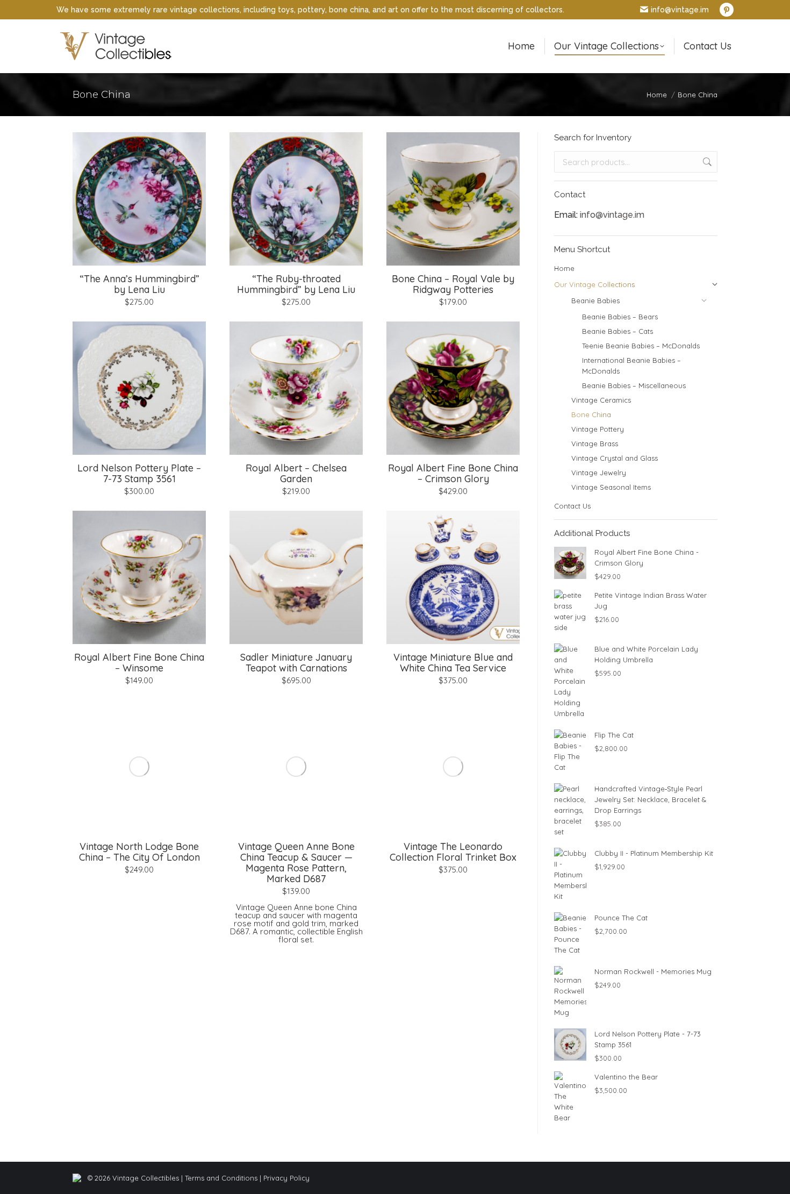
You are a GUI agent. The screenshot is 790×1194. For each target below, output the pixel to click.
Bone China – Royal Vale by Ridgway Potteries (453, 284)
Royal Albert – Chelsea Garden (296, 473)
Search (706, 162)
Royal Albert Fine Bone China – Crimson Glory (453, 473)
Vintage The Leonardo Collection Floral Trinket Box (453, 851)
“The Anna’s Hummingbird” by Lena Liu (139, 284)
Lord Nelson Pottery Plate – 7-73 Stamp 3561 (139, 473)
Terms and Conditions (221, 1178)
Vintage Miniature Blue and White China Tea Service (453, 662)
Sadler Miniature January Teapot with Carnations (296, 662)
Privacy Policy (286, 1178)
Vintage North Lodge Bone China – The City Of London (139, 851)
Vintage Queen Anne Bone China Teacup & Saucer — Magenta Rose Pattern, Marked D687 (296, 862)
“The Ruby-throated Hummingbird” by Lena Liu (296, 284)
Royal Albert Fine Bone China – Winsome (139, 662)
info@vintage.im (680, 9)
